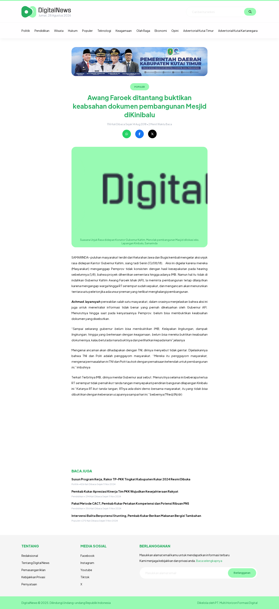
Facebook (87, 555)
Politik (25, 30)
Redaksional (29, 555)
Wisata (59, 30)
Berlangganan (242, 573)
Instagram (87, 563)
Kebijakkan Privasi (33, 577)
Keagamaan (124, 30)
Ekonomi (161, 30)
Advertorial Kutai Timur (198, 30)
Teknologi (104, 30)
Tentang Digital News (35, 563)
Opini (175, 30)
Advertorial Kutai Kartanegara (238, 30)
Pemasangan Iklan (33, 570)
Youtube (86, 570)
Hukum (73, 30)
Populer (87, 30)
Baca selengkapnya (209, 561)
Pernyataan (29, 584)
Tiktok (84, 577)
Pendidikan (42, 30)
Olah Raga (143, 30)
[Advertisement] (139, 432)
